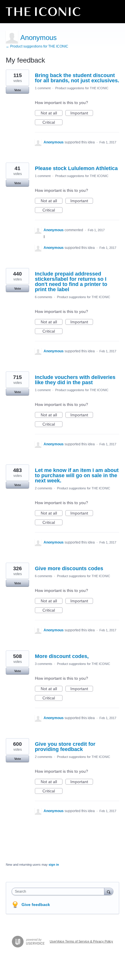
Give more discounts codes (69, 568)
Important (81, 113)
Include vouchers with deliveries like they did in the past (75, 379)
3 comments (43, 664)
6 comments (43, 297)
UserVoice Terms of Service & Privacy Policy (81, 941)
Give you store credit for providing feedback (65, 746)
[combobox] (59, 891)
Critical (52, 122)
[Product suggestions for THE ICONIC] (43, 11)
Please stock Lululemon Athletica (76, 168)
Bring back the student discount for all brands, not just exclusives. (77, 77)
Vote (17, 90)
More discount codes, (62, 656)
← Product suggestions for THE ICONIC (37, 46)
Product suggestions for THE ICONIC (81, 88)
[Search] (108, 891)
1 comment (43, 88)
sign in (54, 864)
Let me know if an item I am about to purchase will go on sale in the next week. (77, 475)
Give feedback (36, 904)
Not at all (52, 113)
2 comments (43, 488)
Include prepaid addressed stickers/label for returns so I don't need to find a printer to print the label (71, 281)
